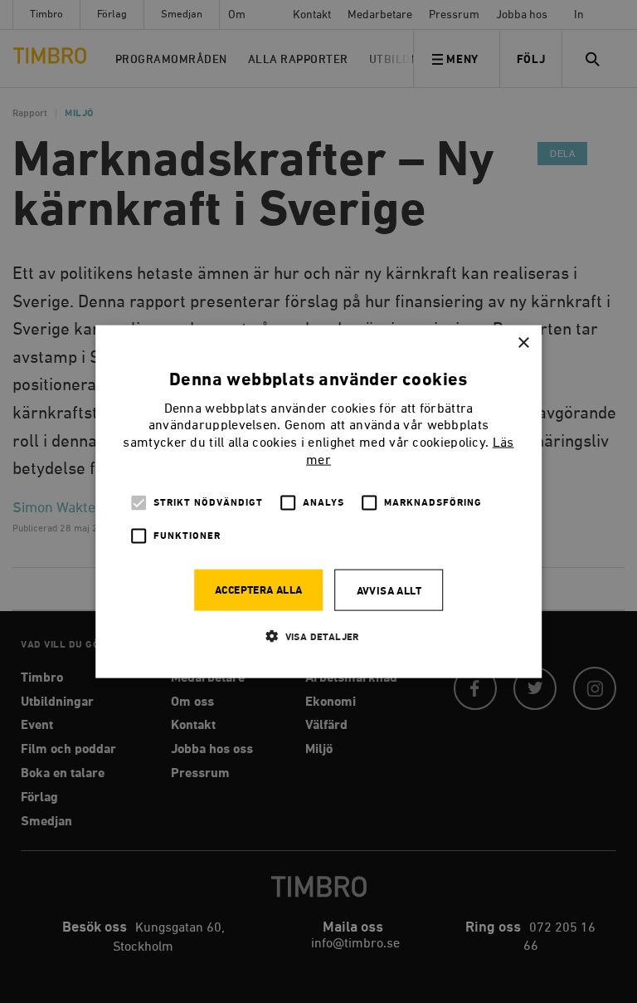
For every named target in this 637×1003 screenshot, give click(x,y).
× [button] (523, 343)
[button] (318, 635)
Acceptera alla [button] (259, 590)
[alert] (318, 501)
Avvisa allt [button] (389, 590)
